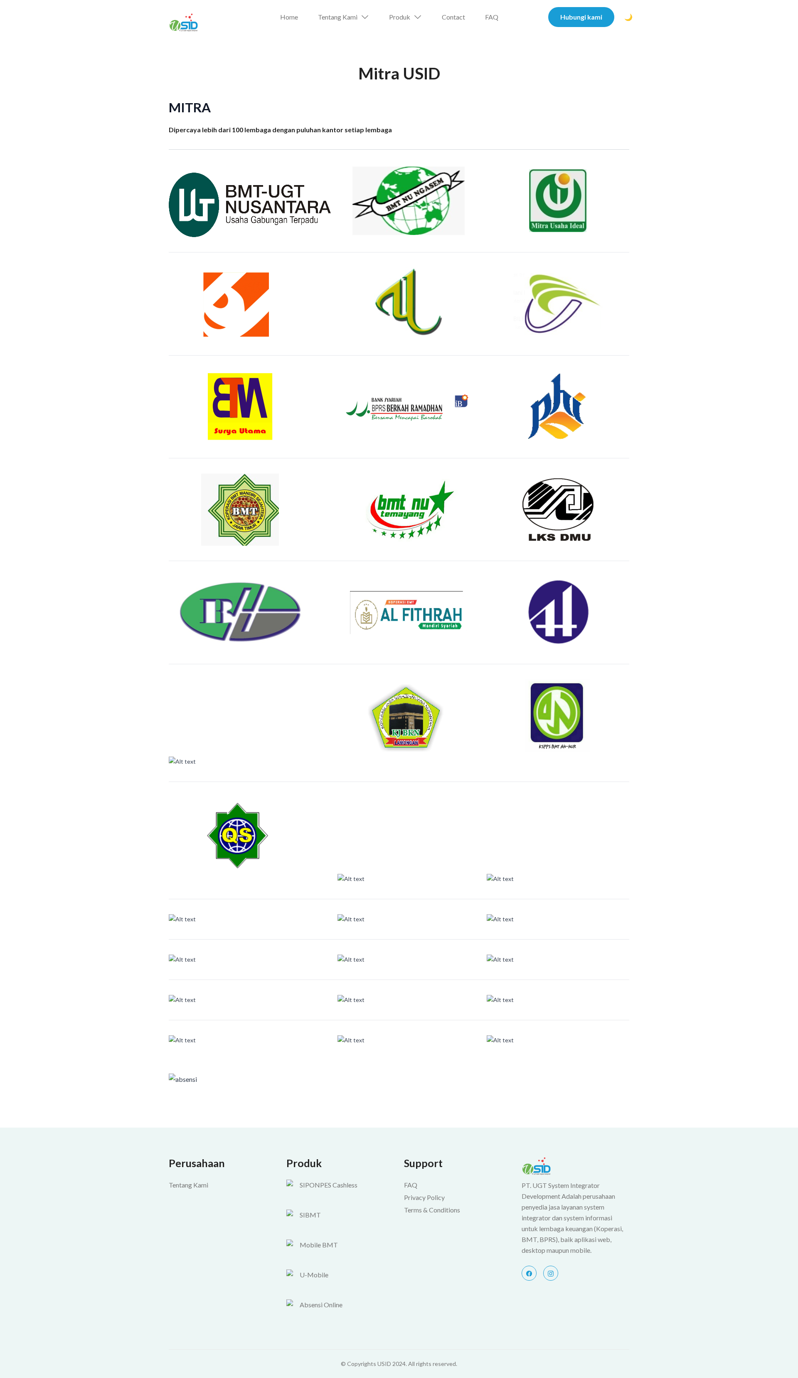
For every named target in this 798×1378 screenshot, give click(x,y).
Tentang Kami (337, 17)
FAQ (491, 17)
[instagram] (550, 1273)
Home (289, 17)
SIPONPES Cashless (328, 1185)
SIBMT (310, 1215)
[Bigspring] (575, 1166)
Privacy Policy (424, 1197)
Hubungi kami (581, 17)
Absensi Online (321, 1305)
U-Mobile (314, 1275)
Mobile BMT (319, 1245)
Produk (399, 17)
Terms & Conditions (432, 1210)
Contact (453, 17)
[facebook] (529, 1273)
